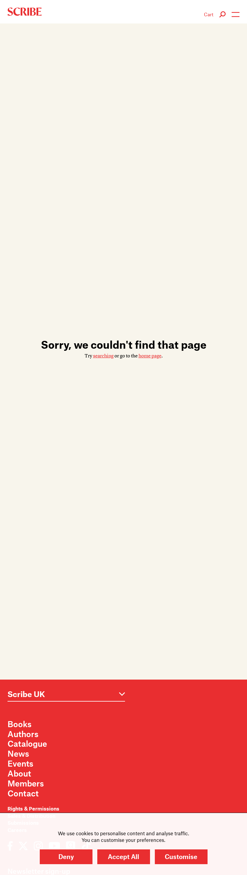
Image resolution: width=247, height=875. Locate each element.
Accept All (123, 856)
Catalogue (27, 743)
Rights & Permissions (33, 808)
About (19, 773)
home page (150, 356)
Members (26, 783)
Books (20, 724)
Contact (23, 793)
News (18, 753)
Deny (66, 856)
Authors (23, 734)
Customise (181, 856)
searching (103, 356)
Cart (208, 14)
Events (20, 763)
